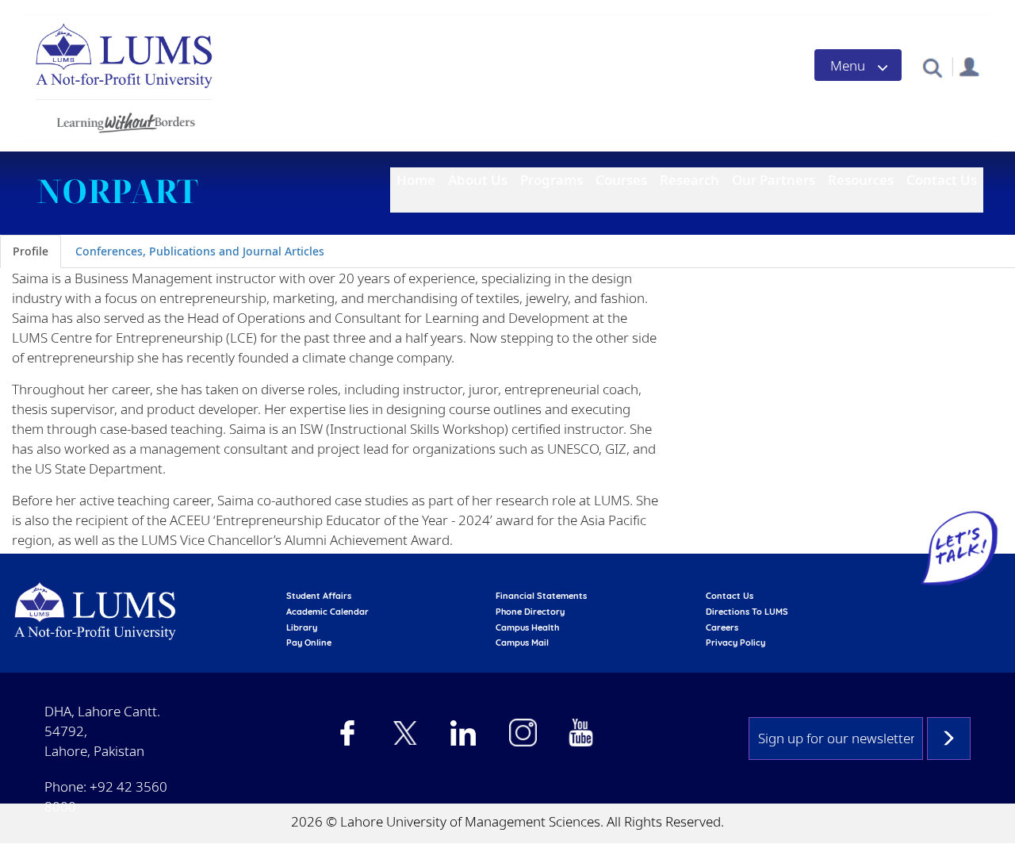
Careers (722, 627)
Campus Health (527, 627)
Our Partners (773, 180)
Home (415, 180)
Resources (861, 180)
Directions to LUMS (747, 611)
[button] (932, 67)
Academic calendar (327, 611)
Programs (551, 180)
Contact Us (941, 180)
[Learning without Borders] (124, 120)
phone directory (530, 611)
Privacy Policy (735, 642)
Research (689, 180)
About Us (478, 180)
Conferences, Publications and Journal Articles (199, 251)
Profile (30, 251)
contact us (729, 595)
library (301, 627)
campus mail (522, 642)
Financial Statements (541, 595)
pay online (308, 642)
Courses (621, 180)
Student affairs (318, 595)
